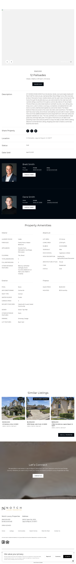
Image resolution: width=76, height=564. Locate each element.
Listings (12, 531)
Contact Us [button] (38, 475)
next (11, 61)
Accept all (67, 556)
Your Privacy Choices (38, 562)
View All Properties (66, 435)
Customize (57, 556)
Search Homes (33, 531)
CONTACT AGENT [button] (29, 174)
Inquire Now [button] (38, 84)
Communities (21, 531)
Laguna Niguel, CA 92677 (29, 521)
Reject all (48, 556)
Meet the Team (46, 531)
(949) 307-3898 (37, 202)
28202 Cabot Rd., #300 (29, 519)
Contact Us (57, 531)
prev (7, 61)
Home (3, 531)
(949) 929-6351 (37, 170)
